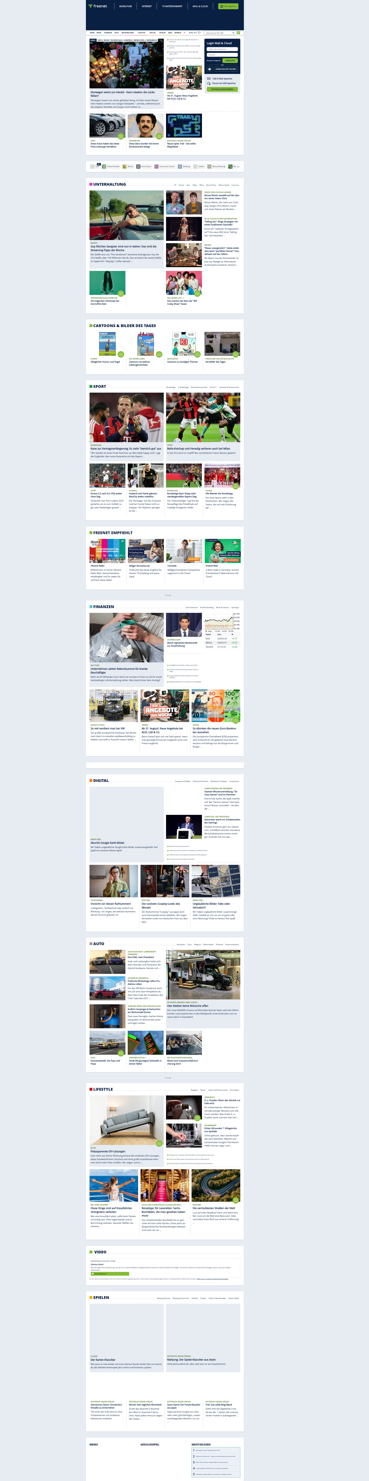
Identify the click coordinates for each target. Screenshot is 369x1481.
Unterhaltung (109, 184)
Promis (181, 185)
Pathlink (195, 1298)
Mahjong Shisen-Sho (181, 1298)
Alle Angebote (230, 6)
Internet (147, 6)
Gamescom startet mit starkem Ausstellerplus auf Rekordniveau (188, 850)
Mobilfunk (125, 6)
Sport (99, 386)
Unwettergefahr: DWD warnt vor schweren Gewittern (212, 1468)
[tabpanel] (127, 72)
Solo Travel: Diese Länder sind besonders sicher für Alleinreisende (189, 1159)
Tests (190, 944)
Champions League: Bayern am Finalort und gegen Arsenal (213, 1474)
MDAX (209, 642)
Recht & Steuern (222, 607)
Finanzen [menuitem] (108, 32)
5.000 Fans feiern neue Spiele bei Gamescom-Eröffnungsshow (187, 855)
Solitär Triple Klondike (217, 1298)
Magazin (197, 944)
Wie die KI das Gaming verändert (179, 846)
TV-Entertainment (172, 6)
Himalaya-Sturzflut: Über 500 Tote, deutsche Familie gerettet (184, 47)
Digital (101, 780)
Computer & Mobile (182, 781)
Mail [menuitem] (170, 32)
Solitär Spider (233, 1298)
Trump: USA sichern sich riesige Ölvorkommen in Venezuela (184, 40)
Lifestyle (103, 1089)
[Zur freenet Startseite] (98, 6)
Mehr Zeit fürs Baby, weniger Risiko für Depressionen (212, 1462)
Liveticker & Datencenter (229, 387)
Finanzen (103, 606)
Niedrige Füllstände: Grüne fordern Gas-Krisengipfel (185, 682)
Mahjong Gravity (163, 1298)
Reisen (203, 1090)
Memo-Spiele (224, 185)
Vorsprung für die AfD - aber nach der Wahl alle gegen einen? (183, 53)
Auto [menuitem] (117, 32)
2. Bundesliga (183, 387)
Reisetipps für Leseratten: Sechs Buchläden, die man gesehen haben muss (191, 1155)
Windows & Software (219, 781)
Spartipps (235, 607)
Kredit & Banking (207, 607)
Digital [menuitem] (153, 32)
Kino (188, 185)
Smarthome (234, 781)
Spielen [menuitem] (162, 32)
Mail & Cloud (200, 6)
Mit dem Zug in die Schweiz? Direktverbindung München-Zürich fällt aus (191, 1163)
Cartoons (235, 185)
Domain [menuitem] (177, 32)
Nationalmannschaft (199, 387)
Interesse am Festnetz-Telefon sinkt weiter (181, 859)
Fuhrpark (219, 944)
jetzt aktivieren (100, 1274)
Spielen (101, 1297)
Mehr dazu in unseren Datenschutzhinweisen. (213, 1279)
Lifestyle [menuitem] (141, 32)
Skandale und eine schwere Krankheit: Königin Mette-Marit (185, 59)
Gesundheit (234, 1090)
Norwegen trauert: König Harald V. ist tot (208, 1450)
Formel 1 (213, 387)
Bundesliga (170, 387)
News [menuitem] (92, 32)
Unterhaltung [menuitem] (128, 32)
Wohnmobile (208, 944)
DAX (208, 638)
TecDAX (209, 646)
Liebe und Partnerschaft (217, 1090)
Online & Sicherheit (200, 781)
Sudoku (203, 1298)
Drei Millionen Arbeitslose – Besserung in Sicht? (183, 665)
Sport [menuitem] (98, 32)
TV (175, 185)
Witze (201, 185)
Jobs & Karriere (192, 607)
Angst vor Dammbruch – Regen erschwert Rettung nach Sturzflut (215, 1456)
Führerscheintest (232, 944)
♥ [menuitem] (184, 33)
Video (195, 185)
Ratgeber (194, 1090)
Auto (98, 943)
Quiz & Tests (211, 185)
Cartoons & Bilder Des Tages (124, 325)
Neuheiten (181, 944)
